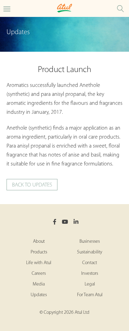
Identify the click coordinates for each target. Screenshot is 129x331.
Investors (89, 273)
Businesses (89, 241)
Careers (39, 273)
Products (39, 252)
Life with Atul (38, 262)
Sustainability (89, 252)
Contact (89, 262)
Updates (39, 295)
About (39, 241)
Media (39, 284)
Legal (90, 284)
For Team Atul (90, 295)
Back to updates (32, 185)
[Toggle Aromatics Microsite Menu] (7, 8)
